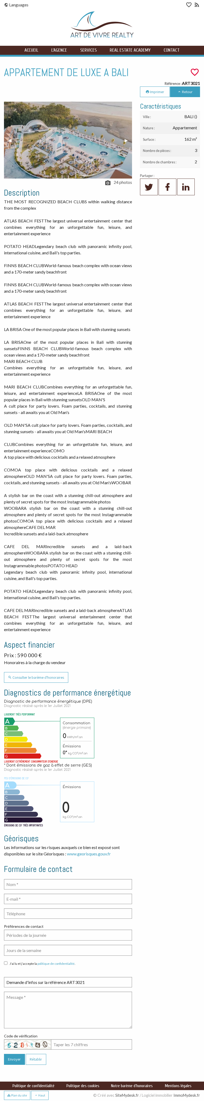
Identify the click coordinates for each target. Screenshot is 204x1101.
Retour (187, 91)
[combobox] (68, 935)
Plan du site (19, 1095)
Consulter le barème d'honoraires (38, 677)
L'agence (59, 50)
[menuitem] (19, 5)
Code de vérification (20, 1036)
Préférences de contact (24, 926)
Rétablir (36, 1059)
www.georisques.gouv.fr (89, 853)
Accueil (31, 50)
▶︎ (128, 140)
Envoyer (14, 1059)
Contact (172, 50)
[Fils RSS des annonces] (196, 5)
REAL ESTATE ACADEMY (130, 50)
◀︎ (12, 140)
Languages (18, 4)
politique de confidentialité (56, 963)
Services (88, 50)
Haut (41, 1095)
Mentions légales (178, 1085)
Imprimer (156, 91)
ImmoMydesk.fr (186, 1095)
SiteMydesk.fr (127, 1095)
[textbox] (68, 935)
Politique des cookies (82, 1085)
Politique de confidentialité (33, 1085)
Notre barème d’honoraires (132, 1085)
